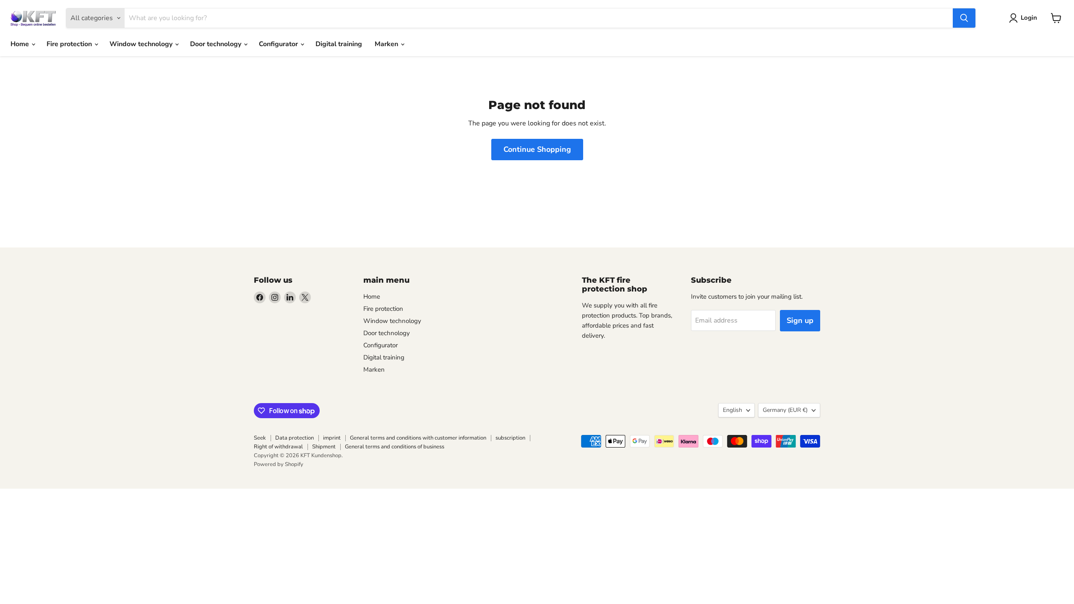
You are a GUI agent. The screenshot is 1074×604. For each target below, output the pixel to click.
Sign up (800, 320)
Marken (387, 44)
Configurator (279, 44)
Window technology (141, 44)
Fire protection (70, 44)
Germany (785, 410)
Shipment (324, 446)
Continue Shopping (537, 149)
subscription (510, 438)
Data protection (294, 438)
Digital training (338, 44)
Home (20, 44)
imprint (332, 438)
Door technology (216, 44)
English (732, 410)
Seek (260, 438)
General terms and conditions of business (394, 446)
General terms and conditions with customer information (418, 438)
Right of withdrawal (278, 446)
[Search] (964, 18)
